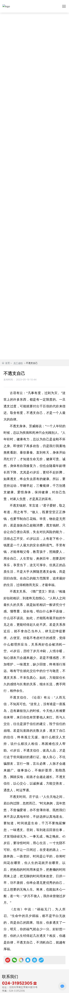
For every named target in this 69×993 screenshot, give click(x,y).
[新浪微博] (7, 960)
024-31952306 (17, 990)
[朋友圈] (21, 960)
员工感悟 (18, 363)
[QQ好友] (27, 960)
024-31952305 (17, 983)
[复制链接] (41, 960)
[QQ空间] (34, 960)
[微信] (14, 960)
